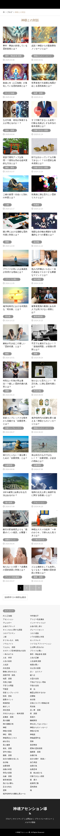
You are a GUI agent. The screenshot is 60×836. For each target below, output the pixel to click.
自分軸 (5, 762)
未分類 (32, 700)
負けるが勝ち (8, 783)
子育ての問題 (8, 686)
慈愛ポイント (8, 700)
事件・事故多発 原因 (38, 654)
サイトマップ (18, 819)
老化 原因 (7, 748)
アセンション (8, 619)
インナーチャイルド (38, 623)
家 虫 (32, 689)
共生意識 (6, 668)
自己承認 (33, 762)
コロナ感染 (34, 633)
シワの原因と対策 (37, 637)
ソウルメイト (8, 644)
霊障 (4, 790)
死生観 (32, 707)
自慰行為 (33, 766)
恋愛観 (32, 696)
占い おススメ (36, 672)
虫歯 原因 (7, 776)
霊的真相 (33, 787)
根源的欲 (6, 703)
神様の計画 (34, 731)
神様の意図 (7, 731)
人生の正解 (34, 658)
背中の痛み (7, 752)
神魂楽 (32, 734)
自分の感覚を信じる (11, 759)
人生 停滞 (7, 658)
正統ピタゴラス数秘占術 (39, 703)
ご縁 (4, 637)
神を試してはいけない (38, 724)
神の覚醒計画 (8, 724)
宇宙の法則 (34, 686)
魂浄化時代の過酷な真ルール (14, 794)
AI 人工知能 (7, 616)
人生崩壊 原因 (35, 661)
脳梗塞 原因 (35, 752)
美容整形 (33, 745)
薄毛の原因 (7, 773)
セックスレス (35, 640)
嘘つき (32, 675)
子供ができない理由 (38, 682)
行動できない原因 (37, 776)
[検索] (49, 4)
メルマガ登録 (30, 822)
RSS (30, 813)
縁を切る (6, 741)
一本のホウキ (8, 654)
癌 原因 (33, 713)
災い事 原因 (35, 710)
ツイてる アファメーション (40, 644)
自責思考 (33, 769)
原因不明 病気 (9, 675)
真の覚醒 (6, 720)
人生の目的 (7, 661)
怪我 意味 (7, 696)
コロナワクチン (9, 633)
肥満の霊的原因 (36, 748)
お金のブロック (9, 626)
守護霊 (5, 689)
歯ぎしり (6, 707)
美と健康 (6, 745)
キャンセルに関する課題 (12, 630)
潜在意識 (6, 710)
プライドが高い (36, 651)
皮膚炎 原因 (8, 717)
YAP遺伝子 (34, 616)
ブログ (8, 819)
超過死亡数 (34, 783)
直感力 (32, 717)
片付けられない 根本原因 (13, 713)
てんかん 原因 (9, 647)
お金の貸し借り (36, 626)
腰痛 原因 (7, 755)
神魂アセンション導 (30, 808)
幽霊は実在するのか (38, 693)
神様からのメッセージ (38, 727)
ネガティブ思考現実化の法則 (14, 651)
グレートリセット (37, 630)
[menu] (55, 4)
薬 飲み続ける (36, 773)
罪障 (31, 741)
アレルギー (7, 623)
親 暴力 (33, 780)
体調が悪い (34, 665)
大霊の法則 (34, 679)
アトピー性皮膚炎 (37, 619)
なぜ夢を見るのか (37, 647)
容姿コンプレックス (11, 693)
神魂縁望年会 (35, 738)
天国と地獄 (7, 682)
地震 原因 (7, 679)
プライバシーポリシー (43, 819)
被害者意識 (7, 780)
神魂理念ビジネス (10, 738)
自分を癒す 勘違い (38, 759)
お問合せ (29, 819)
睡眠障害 (33, 720)
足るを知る (7, 787)
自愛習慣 (6, 766)
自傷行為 (33, 755)
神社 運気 (7, 734)
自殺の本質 (7, 769)
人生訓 (5, 665)
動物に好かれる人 (10, 672)
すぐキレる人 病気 (11, 640)
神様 (4, 727)
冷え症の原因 (35, 668)
